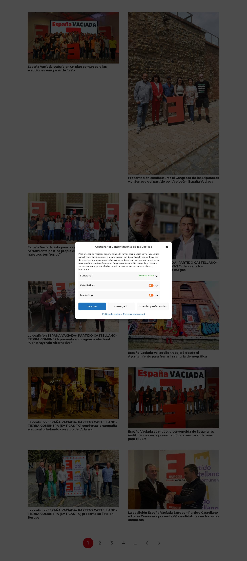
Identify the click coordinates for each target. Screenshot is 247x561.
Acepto (92, 306)
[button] (167, 246)
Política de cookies (111, 314)
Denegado (121, 306)
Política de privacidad (134, 314)
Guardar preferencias (153, 306)
